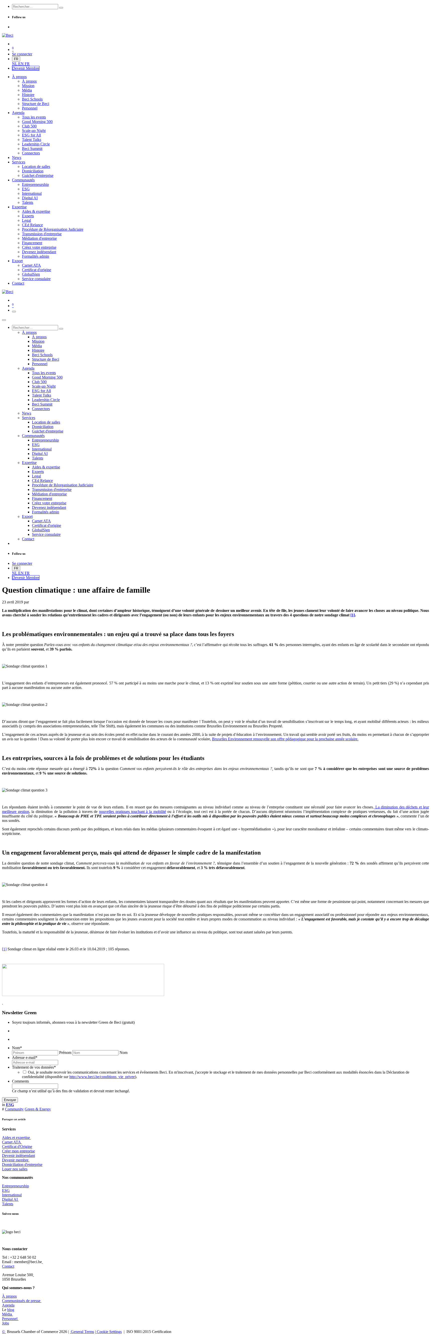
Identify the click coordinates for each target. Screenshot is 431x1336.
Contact (8, 1266)
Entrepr (15, 1186)
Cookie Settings (109, 1332)
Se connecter (22, 54)
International (12, 1195)
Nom (17, 1048)
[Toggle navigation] (14, 311)
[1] (352, 615)
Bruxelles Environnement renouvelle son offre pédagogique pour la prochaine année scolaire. (285, 739)
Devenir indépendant (18, 1155)
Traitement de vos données (34, 1067)
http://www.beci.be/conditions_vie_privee (102, 1077)
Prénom (65, 1052)
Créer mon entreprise (18, 1151)
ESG (6, 1190)
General (82, 1332)
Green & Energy (38, 1109)
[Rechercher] (61, 7)
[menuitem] (15, 64)
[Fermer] (4, 320)
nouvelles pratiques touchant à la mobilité (132, 811)
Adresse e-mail (24, 1057)
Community (14, 1109)
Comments (20, 1081)
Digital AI (10, 1199)
